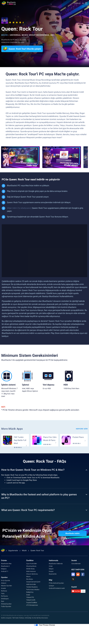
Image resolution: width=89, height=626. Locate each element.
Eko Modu (29, 579)
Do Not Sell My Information (40, 618)
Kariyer (51, 571)
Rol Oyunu (4, 596)
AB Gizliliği (28, 618)
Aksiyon (3, 583)
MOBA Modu (30, 569)
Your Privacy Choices (47, 625)
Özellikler (30, 560)
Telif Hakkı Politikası (18, 618)
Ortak (51, 566)
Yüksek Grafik (30, 600)
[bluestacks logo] (9, 3)
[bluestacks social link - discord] (73, 574)
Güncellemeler (76, 563)
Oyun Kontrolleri (31, 563)
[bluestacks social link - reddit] (78, 574)
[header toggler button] (86, 3)
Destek (74, 560)
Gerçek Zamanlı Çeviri (33, 582)
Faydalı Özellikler (31, 602)
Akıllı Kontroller (31, 584)
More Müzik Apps (12, 428)
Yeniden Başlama (32, 587)
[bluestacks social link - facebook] (82, 574)
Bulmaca (4, 591)
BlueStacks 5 (5, 566)
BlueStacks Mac (6, 563)
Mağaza (4, 569)
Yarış (2, 593)
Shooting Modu (31, 566)
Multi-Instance (31, 571)
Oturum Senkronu (32, 574)
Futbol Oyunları (6, 606)
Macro (28, 576)
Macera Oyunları (6, 585)
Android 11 (4, 571)
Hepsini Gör (82, 429)
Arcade (3, 588)
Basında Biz (53, 574)
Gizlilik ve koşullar (6, 618)
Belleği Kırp (29, 592)
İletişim (51, 569)
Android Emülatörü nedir (57, 588)
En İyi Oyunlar (5, 580)
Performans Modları (32, 589)
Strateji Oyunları (6, 604)
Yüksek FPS (30, 597)
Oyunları (4, 577)
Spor (2, 601)
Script (28, 595)
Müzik (4, 35)
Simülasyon (5, 598)
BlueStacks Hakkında (56, 563)
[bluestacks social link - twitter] (73, 579)
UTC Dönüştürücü (32, 605)
